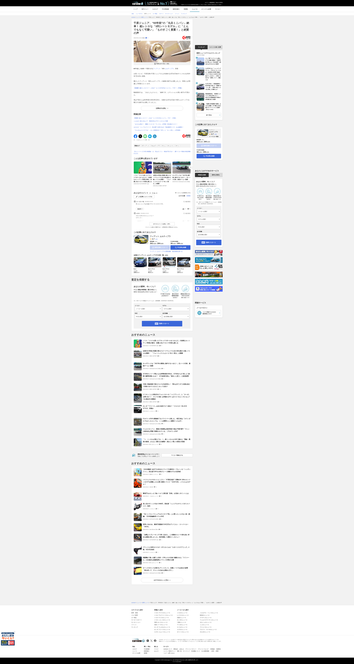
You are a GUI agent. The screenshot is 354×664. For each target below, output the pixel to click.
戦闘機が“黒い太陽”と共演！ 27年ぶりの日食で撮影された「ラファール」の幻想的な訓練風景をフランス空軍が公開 (166, 559)
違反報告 (187, 201)
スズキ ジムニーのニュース (162, 632)
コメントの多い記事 (215, 47)
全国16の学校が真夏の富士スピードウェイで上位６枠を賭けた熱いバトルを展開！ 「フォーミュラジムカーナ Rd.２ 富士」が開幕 (162, 179)
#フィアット (145, 145)
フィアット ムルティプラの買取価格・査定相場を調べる (166, 251)
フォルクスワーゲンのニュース (209, 620)
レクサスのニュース (183, 615)
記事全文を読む (161, 108)
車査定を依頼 (202, 175)
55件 (156, 239)
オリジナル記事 (206, 9)
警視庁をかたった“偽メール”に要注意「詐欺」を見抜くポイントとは (166, 493)
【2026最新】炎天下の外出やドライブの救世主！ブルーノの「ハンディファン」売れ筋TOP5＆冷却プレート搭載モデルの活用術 (166, 470)
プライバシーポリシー (190, 649)
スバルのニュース (182, 627)
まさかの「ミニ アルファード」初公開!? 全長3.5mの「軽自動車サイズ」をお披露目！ (159, 127)
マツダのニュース (182, 624)
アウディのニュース (205, 617)
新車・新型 (134, 613)
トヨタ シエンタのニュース (162, 620)
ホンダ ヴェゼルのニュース (162, 627)
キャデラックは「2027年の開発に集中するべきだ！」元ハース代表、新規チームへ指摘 (181, 177)
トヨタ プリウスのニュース (162, 613)
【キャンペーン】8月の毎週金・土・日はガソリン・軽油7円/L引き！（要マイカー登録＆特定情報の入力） (162, 152)
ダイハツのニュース (183, 632)
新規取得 (212, 2)
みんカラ (156, 651)
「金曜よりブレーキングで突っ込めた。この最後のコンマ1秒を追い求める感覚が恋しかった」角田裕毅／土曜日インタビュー (166, 536)
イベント (134, 624)
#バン (177, 145)
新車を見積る (216, 175)
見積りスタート (164, 323)
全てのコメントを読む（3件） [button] (162, 224)
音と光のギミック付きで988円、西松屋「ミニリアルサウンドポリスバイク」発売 (166, 505)
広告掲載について (195, 651)
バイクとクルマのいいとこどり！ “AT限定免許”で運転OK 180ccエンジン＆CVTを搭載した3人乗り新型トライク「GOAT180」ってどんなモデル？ (166, 482)
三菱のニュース (181, 622)
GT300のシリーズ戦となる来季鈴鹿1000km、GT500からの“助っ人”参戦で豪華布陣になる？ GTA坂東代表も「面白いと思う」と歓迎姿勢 (166, 375)
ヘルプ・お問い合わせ (169, 653)
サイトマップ (186, 651)
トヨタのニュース (182, 613)
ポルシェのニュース (205, 622)
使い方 (155, 193)
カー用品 (134, 617)
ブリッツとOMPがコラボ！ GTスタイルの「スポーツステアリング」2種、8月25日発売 (166, 548)
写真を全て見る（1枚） (163, 63)
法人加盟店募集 (205, 651)
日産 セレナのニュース (161, 622)
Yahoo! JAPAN (219, 2)
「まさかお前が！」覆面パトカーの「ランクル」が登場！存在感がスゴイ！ (156, 124)
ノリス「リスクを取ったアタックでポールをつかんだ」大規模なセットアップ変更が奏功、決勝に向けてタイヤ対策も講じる (143, 178)
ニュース (194, 9)
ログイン (207, 2)
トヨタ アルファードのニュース (163, 615)
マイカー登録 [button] (214, 136)
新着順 (188, 196)
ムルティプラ (169, 68)
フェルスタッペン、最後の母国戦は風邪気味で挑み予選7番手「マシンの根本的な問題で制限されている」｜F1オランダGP (166, 430)
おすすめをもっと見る (161, 580)
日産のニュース (181, 617)
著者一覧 (179, 651)
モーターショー (135, 622)
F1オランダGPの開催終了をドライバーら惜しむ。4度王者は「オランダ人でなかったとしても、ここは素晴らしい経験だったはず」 (166, 420)
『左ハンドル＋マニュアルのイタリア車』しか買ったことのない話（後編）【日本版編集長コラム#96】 (166, 515)
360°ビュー (145, 9)
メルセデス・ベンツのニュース (209, 613)
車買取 (186, 9)
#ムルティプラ (156, 145)
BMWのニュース (204, 615)
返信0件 (139, 209)
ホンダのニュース (182, 620)
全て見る (209, 115)
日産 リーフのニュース (161, 624)
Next (190, 167)
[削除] (14, 632)
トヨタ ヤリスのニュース (161, 617)
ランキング (201, 47)
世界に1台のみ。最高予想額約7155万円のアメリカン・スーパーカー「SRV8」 (165, 525)
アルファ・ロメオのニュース (208, 629)
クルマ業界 (134, 615)
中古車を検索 (181, 247)
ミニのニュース (204, 624)
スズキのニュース (182, 629)
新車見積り (176, 9)
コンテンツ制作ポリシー (169, 651)
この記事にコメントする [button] (145, 196)
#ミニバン (171, 145)
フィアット (156, 68)
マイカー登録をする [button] (177, 455)
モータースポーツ (136, 620)
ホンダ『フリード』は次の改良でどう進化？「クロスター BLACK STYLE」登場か (165, 407)
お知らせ (181, 649)
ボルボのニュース (205, 632)
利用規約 (212, 649)
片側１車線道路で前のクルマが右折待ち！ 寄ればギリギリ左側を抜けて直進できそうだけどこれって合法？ (166, 385)
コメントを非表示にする (183, 192)
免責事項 (218, 649)
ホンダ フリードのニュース (162, 629)
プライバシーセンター (203, 649)
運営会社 (175, 649)
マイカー (218, 9)
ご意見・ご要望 (214, 651)
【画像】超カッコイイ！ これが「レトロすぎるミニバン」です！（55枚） (158, 88)
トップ (135, 9)
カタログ (155, 9)
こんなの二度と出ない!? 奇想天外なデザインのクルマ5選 (151, 121)
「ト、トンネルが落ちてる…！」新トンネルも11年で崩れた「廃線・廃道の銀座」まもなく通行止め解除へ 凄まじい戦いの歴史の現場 (166, 440)
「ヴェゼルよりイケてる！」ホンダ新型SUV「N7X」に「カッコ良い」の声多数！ (157, 130)
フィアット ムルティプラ (160, 236)
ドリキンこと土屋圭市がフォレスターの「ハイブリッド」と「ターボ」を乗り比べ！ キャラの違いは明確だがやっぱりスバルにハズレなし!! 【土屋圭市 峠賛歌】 (167, 397)
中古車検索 (165, 9)
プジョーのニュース (205, 627)
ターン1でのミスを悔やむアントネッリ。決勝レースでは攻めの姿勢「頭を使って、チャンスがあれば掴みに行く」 (165, 569)
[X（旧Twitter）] (151, 640)
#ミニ (164, 145)
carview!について (167, 649)
